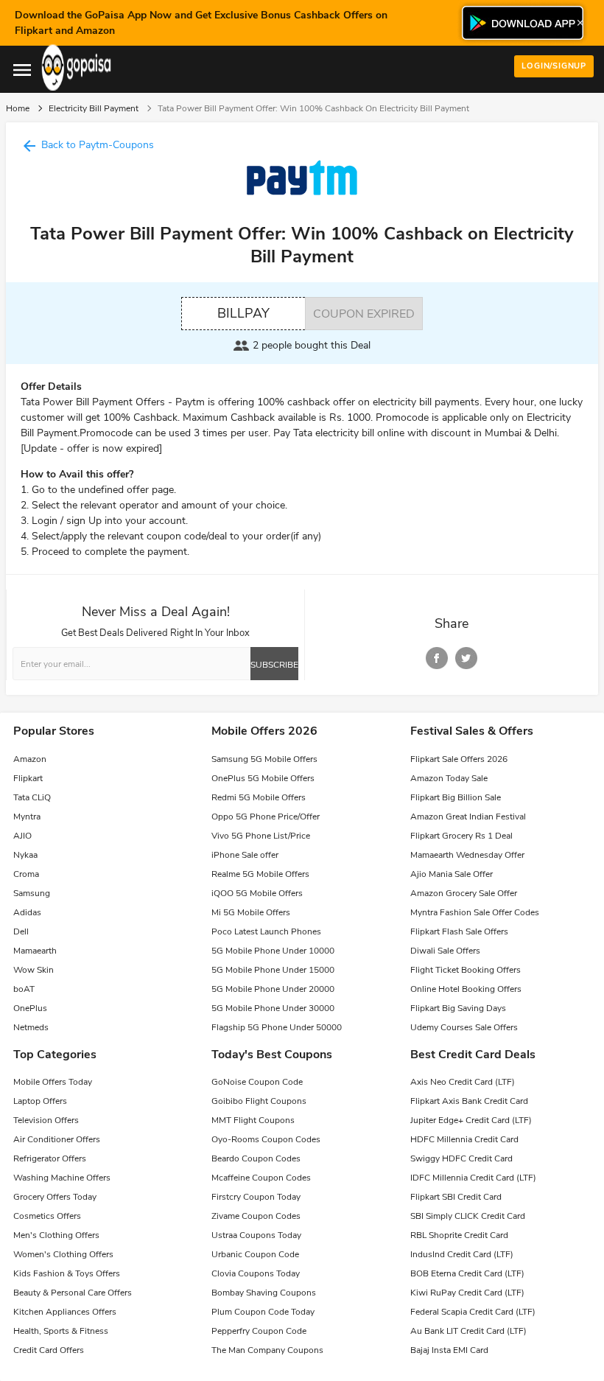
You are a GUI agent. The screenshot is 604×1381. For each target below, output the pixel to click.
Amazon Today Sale (449, 778)
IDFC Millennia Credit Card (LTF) (473, 1178)
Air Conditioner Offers (56, 1139)
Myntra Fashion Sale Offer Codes (474, 912)
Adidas (27, 912)
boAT (24, 989)
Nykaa (25, 855)
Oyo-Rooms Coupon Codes (265, 1139)
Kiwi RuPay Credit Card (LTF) (467, 1292)
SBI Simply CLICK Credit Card (467, 1216)
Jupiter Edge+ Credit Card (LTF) (471, 1120)
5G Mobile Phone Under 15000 (272, 970)
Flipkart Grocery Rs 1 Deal (461, 836)
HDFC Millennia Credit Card (464, 1139)
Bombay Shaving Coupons (263, 1292)
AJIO (22, 836)
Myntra (27, 816)
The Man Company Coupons (267, 1350)
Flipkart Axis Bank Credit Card (469, 1101)
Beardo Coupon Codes (256, 1158)
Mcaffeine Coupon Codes (261, 1178)
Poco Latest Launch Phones (266, 931)
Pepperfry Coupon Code (258, 1331)
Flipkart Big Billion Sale (455, 797)
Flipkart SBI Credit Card (456, 1197)
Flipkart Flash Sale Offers (459, 931)
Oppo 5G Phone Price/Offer (265, 816)
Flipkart (28, 778)
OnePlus (30, 1008)
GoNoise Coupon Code (257, 1082)
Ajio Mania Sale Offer (451, 874)
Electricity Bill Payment (93, 108)
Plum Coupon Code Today (263, 1312)
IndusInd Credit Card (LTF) (461, 1254)
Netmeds (31, 1027)
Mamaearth (35, 951)
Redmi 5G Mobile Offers (258, 797)
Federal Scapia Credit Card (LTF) (472, 1312)
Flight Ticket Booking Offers (465, 970)
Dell (21, 931)
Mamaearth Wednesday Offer (467, 855)
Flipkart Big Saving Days (458, 1008)
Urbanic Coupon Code (255, 1254)
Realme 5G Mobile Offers (260, 874)
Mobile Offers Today (52, 1082)
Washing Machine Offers (61, 1178)
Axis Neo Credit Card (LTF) (462, 1082)
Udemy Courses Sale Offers (464, 1027)
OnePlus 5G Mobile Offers (263, 778)
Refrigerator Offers (49, 1158)
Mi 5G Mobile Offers (250, 912)
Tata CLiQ (32, 797)
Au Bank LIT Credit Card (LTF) (468, 1331)
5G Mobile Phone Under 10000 (272, 951)
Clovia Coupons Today (255, 1273)
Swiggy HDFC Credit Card (461, 1158)
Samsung (31, 893)
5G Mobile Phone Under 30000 (272, 1008)
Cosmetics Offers (47, 1216)
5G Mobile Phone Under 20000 (272, 989)
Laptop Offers (40, 1101)
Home (17, 108)
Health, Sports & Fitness (60, 1331)
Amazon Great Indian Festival (468, 816)
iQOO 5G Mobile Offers (257, 893)
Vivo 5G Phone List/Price (260, 836)
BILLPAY (243, 313)
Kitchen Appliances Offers (64, 1312)
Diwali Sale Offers (445, 951)
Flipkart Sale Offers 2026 (459, 759)
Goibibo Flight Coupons (258, 1101)
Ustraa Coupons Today (256, 1235)
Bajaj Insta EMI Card (449, 1350)
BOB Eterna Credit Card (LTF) (467, 1273)
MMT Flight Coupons (253, 1120)
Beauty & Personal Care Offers (72, 1292)
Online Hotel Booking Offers (466, 989)
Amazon (29, 759)
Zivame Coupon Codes (256, 1216)
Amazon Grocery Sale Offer (463, 893)
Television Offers (46, 1120)
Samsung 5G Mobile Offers (264, 759)
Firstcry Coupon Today (256, 1197)
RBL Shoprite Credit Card (459, 1235)
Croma (26, 874)
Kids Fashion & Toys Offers (66, 1273)
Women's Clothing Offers (63, 1254)
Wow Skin (33, 970)
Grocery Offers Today (54, 1197)
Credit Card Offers (48, 1350)
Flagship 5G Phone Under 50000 (276, 1027)
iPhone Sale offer (244, 855)
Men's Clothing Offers (56, 1235)
